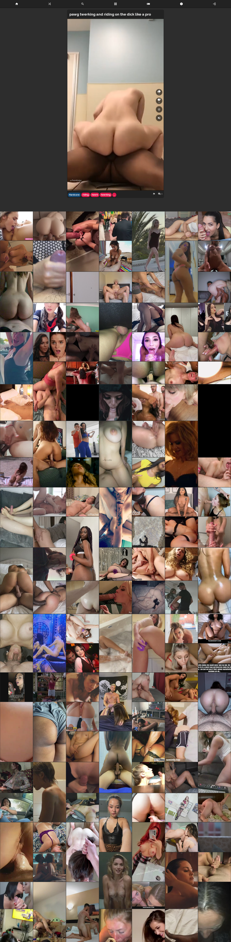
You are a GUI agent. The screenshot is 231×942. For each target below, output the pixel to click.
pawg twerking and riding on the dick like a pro (110, 14)
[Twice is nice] (49, 272)
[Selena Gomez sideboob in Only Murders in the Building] (181, 880)
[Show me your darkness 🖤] (148, 531)
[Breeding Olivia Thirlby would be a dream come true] (214, 837)
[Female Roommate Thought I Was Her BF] (148, 807)
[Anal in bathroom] (214, 580)
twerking (106, 195)
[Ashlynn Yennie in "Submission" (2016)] (82, 687)
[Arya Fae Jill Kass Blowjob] (148, 895)
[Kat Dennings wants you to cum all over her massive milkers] (214, 317)
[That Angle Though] (148, 439)
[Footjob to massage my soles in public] (16, 807)
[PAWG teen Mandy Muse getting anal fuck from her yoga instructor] (82, 716)
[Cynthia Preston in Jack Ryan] (181, 454)
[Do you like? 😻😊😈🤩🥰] (148, 852)
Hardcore (74, 195)
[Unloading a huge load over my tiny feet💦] (16, 517)
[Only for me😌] (148, 777)
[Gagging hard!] (181, 402)
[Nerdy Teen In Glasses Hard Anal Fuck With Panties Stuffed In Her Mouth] (82, 628)
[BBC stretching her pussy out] (49, 597)
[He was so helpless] (16, 580)
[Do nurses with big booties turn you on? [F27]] (214, 762)
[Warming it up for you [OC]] (214, 420)
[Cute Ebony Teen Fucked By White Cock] (214, 628)
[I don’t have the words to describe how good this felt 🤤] (181, 372)
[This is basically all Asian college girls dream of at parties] (82, 658)
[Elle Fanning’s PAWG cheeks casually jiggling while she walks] (115, 226)
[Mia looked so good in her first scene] (82, 287)
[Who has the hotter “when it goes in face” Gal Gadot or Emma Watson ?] (49, 346)
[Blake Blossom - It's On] (214, 287)
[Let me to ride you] (181, 332)
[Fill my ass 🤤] (82, 746)
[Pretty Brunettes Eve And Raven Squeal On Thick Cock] (181, 687)
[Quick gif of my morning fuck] (82, 501)
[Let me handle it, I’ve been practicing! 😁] (82, 777)
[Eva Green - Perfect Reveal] (16, 777)
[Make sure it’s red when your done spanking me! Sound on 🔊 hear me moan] (49, 732)
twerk (95, 195)
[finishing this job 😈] (181, 226)
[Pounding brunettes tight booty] (49, 501)
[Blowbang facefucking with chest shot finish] (214, 346)
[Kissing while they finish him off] (16, 895)
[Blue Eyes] (181, 658)
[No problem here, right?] (214, 658)
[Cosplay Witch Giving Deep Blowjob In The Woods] (115, 402)
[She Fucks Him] (181, 501)
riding (85, 195)
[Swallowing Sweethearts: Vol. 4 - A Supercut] (148, 346)
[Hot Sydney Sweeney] (82, 472)
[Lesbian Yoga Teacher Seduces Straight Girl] (16, 226)
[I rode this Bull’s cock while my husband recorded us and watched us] (49, 454)
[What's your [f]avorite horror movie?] (16, 732)
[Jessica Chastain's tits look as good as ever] (49, 867)
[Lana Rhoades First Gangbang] (148, 564)
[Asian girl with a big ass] (16, 302)
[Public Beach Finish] (115, 256)
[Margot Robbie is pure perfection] (49, 792)
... (114, 195)
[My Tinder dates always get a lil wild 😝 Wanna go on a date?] (49, 837)
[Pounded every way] (115, 701)
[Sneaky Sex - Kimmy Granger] (82, 317)
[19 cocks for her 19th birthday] (148, 402)
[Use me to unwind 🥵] (82, 852)
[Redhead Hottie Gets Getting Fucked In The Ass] (16, 439)
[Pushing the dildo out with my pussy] (115, 564)
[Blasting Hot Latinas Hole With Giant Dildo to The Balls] (148, 501)
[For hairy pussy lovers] (181, 564)
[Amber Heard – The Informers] (82, 346)
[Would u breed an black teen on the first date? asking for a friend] (82, 548)
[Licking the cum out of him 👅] (214, 472)
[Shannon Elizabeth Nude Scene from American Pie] (49, 687)
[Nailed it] (214, 531)
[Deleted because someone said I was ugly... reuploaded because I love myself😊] (115, 822)
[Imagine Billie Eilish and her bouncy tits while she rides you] (16, 358)
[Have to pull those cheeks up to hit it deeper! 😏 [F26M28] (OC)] (181, 777)
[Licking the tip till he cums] (214, 867)
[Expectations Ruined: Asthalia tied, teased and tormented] (82, 807)
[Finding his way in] (82, 241)
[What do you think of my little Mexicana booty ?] (181, 272)
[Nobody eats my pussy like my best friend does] (82, 372)
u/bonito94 (75, 180)
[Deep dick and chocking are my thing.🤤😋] (115, 517)
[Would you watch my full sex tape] (148, 287)
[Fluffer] (181, 597)
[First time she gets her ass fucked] (82, 597)
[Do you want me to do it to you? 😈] (115, 643)
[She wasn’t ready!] (49, 564)
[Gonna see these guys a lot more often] (82, 402)
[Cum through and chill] (148, 716)
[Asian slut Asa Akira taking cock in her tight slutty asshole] (148, 746)
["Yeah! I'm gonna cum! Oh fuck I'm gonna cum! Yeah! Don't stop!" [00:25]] (181, 531)
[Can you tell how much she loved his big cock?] (115, 332)
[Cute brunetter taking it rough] (49, 531)
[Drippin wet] (148, 643)
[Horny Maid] (214, 226)
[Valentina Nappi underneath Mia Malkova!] (148, 597)
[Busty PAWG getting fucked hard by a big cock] (49, 226)
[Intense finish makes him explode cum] (148, 472)
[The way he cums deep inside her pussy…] (214, 807)
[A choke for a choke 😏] (49, 643)
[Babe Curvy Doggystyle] (181, 732)
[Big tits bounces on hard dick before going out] (214, 256)
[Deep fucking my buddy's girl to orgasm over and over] (148, 687)
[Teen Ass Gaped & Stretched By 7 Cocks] (181, 807)
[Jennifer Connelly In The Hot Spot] (16, 472)
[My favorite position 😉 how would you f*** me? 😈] (115, 454)
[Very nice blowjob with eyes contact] (181, 628)
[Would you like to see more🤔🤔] (214, 372)
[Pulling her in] (16, 402)
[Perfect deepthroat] (214, 501)
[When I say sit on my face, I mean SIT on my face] (49, 391)
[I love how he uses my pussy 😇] (115, 287)
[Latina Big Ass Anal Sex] (82, 439)
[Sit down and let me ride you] (115, 762)
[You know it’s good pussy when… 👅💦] (148, 317)
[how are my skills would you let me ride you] (214, 701)
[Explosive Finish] (16, 256)
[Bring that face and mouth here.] (16, 643)
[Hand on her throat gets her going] (115, 372)
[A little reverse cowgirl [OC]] (16, 852)
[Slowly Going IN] (115, 597)
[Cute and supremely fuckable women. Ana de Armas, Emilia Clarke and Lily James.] (115, 880)
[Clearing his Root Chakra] (181, 837)
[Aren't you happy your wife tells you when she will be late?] (16, 687)
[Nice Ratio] (49, 317)
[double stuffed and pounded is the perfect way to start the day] (148, 372)
